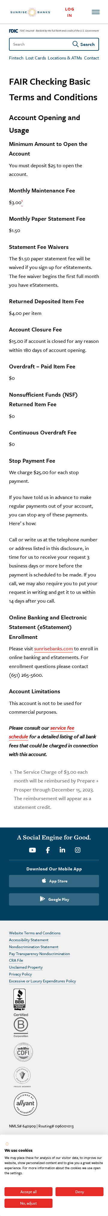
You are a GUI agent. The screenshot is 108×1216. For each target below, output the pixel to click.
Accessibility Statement (29, 940)
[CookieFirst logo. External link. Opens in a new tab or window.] (7, 1144)
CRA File (16, 960)
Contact (91, 57)
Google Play (58, 899)
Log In (69, 12)
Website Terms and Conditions (35, 933)
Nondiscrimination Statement (33, 947)
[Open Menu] (95, 12)
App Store (58, 881)
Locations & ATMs (65, 57)
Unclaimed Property (26, 967)
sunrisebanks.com (53, 648)
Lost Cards (36, 57)
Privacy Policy (20, 974)
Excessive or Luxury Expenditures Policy (42, 981)
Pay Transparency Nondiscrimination (39, 954)
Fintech (16, 57)
